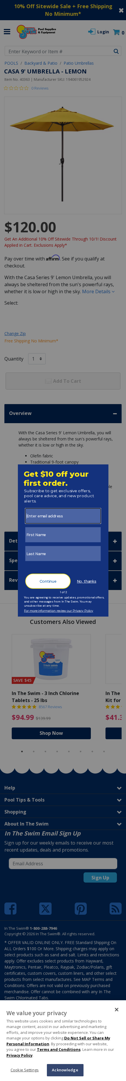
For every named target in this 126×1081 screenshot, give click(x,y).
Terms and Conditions (59, 1049)
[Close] (116, 1009)
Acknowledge (65, 1070)
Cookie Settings (25, 1070)
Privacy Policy (19, 1055)
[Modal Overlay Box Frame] (63, 540)
